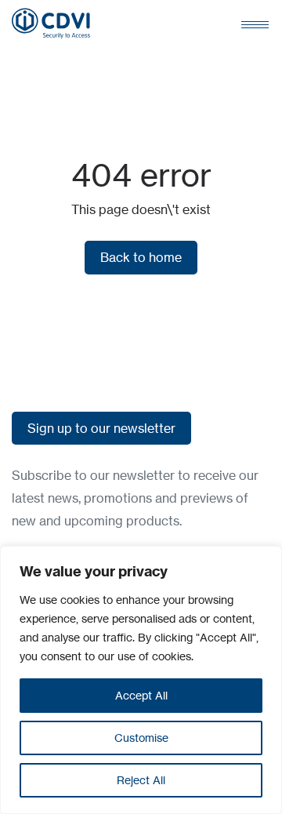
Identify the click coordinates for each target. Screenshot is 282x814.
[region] (141, 680)
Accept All (141, 695)
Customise (141, 737)
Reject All (141, 780)
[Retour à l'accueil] (51, 23)
